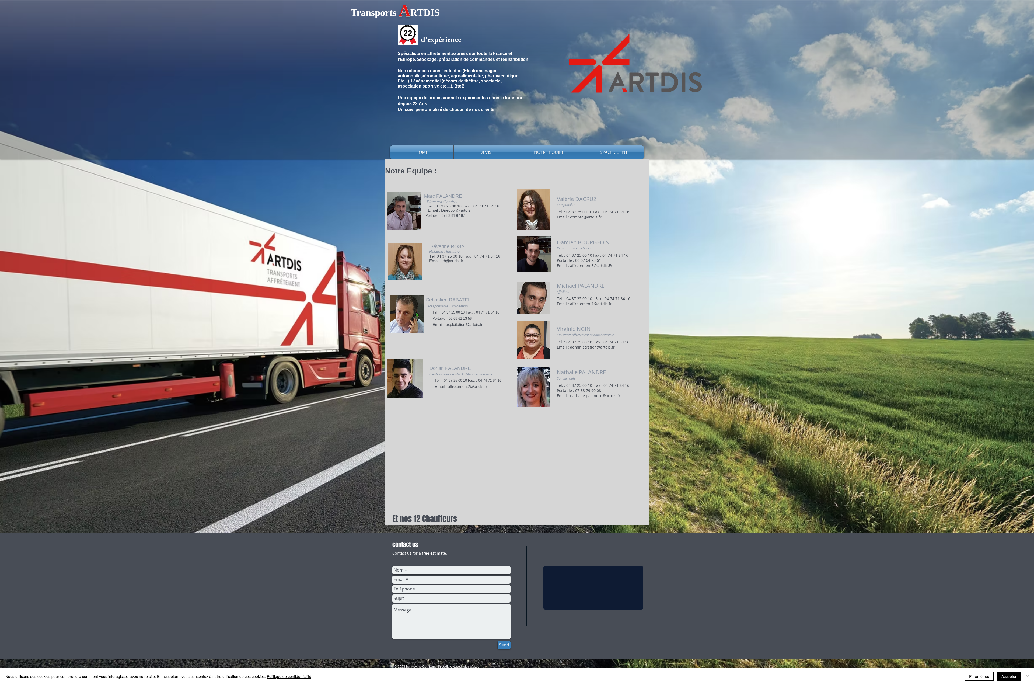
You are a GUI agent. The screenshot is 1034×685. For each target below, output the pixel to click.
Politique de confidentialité (289, 676)
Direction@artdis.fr (457, 210)
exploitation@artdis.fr (464, 324)
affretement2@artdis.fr (467, 386)
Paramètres (979, 676)
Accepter (1008, 676)
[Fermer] (1027, 676)
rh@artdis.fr (452, 261)
